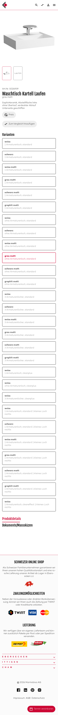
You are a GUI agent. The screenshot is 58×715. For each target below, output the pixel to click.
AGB (28, 698)
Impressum (19, 698)
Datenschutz (38, 698)
